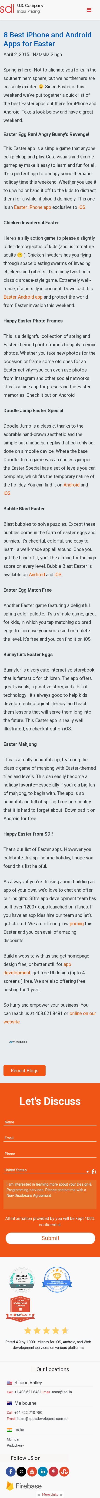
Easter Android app (23, 297)
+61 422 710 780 (28, 1412)
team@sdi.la (62, 1392)
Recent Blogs (24, 1070)
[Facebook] (10, 1476)
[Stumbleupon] (64, 1476)
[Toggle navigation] (90, 10)
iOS (81, 207)
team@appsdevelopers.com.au (42, 1418)
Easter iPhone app (32, 207)
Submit (50, 1238)
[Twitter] (21, 1476)
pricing (77, 923)
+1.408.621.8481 (28, 1392)
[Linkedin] (43, 1476)
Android (71, 485)
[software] (21, 10)
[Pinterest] (53, 1476)
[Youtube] (32, 1476)
